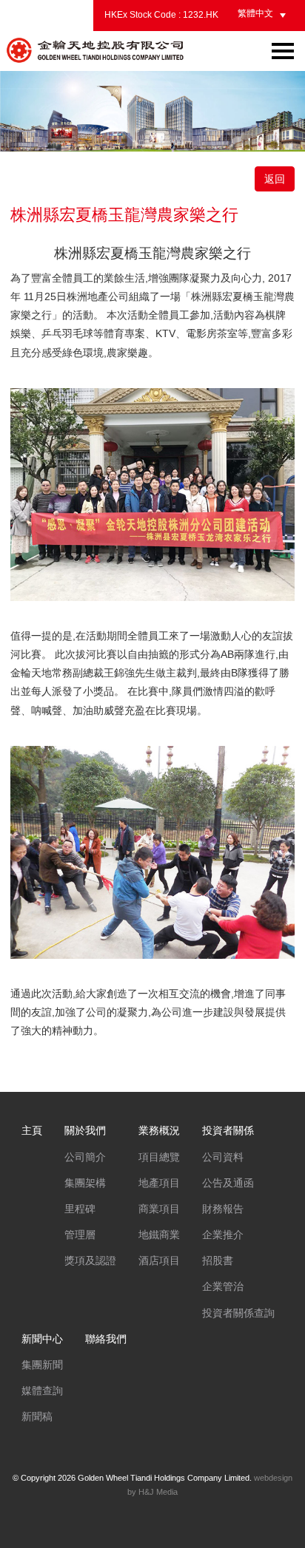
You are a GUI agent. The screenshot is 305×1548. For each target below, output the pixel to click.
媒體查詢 (42, 1390)
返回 (274, 179)
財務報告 (223, 1209)
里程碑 (79, 1209)
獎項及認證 (90, 1260)
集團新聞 (42, 1365)
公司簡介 (85, 1157)
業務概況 (159, 1130)
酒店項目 (159, 1260)
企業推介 (223, 1234)
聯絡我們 (106, 1339)
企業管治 (223, 1286)
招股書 (217, 1260)
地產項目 (159, 1183)
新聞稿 (37, 1416)
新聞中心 (42, 1339)
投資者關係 (228, 1130)
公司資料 (223, 1157)
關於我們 (85, 1130)
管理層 (79, 1234)
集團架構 (85, 1183)
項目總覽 (159, 1157)
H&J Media (158, 1491)
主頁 (31, 1130)
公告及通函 (228, 1183)
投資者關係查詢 (238, 1313)
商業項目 (159, 1209)
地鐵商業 (159, 1234)
